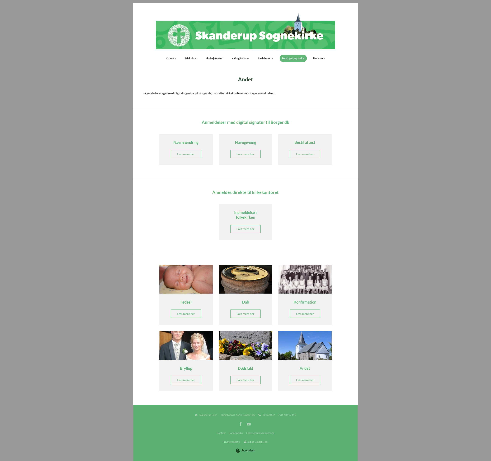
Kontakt (318, 58)
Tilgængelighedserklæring (260, 433)
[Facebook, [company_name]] (240, 424)
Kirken (170, 58)
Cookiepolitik (236, 433)
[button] (186, 154)
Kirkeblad (191, 58)
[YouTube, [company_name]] (248, 424)
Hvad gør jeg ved (292, 58)
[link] (171, 58)
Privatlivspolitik (231, 441)
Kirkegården (239, 58)
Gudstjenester (214, 58)
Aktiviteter (264, 58)
